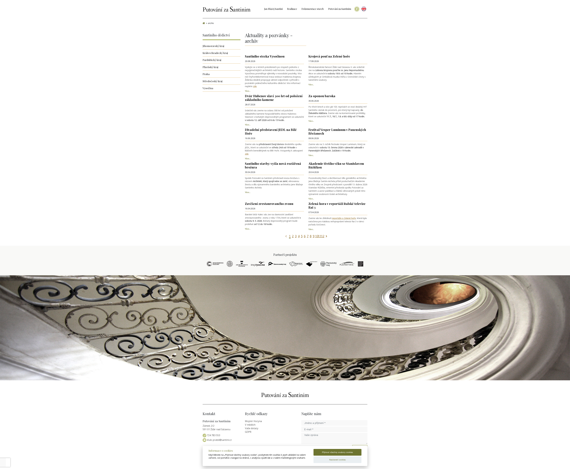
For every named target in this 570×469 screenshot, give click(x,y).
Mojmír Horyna (253, 421)
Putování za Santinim (339, 8)
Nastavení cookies (337, 460)
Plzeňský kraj (210, 67)
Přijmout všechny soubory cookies (337, 452)
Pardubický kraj (212, 60)
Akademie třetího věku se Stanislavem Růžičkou (336, 165)
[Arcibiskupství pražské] (241, 263)
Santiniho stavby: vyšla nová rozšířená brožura (273, 165)
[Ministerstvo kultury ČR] (215, 263)
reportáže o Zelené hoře (344, 218)
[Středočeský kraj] (296, 263)
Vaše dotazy (251, 428)
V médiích (250, 424)
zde (255, 86)
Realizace (292, 8)
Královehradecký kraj (215, 53)
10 (316, 236)
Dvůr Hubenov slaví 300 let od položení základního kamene (274, 98)
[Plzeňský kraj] (347, 263)
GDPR (248, 431)
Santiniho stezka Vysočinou (265, 56)
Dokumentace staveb (312, 8)
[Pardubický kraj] (328, 263)
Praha (206, 74)
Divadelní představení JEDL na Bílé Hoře (271, 131)
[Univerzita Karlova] (229, 263)
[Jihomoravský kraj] (277, 263)
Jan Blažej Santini (273, 8)
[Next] (326, 236)
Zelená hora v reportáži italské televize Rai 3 (336, 205)
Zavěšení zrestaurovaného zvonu (269, 203)
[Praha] (360, 263)
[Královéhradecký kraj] (311, 263)
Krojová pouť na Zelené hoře (329, 56)
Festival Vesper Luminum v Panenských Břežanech (337, 131)
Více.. (247, 90)
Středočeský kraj (212, 81)
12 (322, 236)
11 (319, 236)
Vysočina (208, 88)
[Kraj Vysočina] (257, 263)
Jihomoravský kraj (213, 46)
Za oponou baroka (321, 96)
